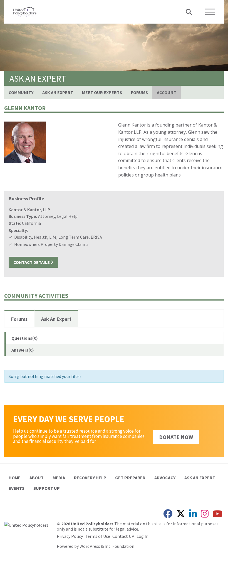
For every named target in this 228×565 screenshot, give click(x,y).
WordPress (90, 546)
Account (166, 92)
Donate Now (176, 436)
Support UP (46, 488)
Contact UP (123, 536)
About (36, 477)
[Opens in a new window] (26, 524)
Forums (139, 92)
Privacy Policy (70, 536)
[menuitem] (21, 92)
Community (21, 92)
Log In (142, 536)
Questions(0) (24, 338)
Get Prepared (130, 477)
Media (59, 477)
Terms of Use (97, 536)
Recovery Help (90, 477)
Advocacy (164, 477)
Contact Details (32, 262)
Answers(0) (22, 350)
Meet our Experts (102, 92)
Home (15, 477)
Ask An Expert (57, 92)
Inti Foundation (119, 546)
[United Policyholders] (25, 11)
